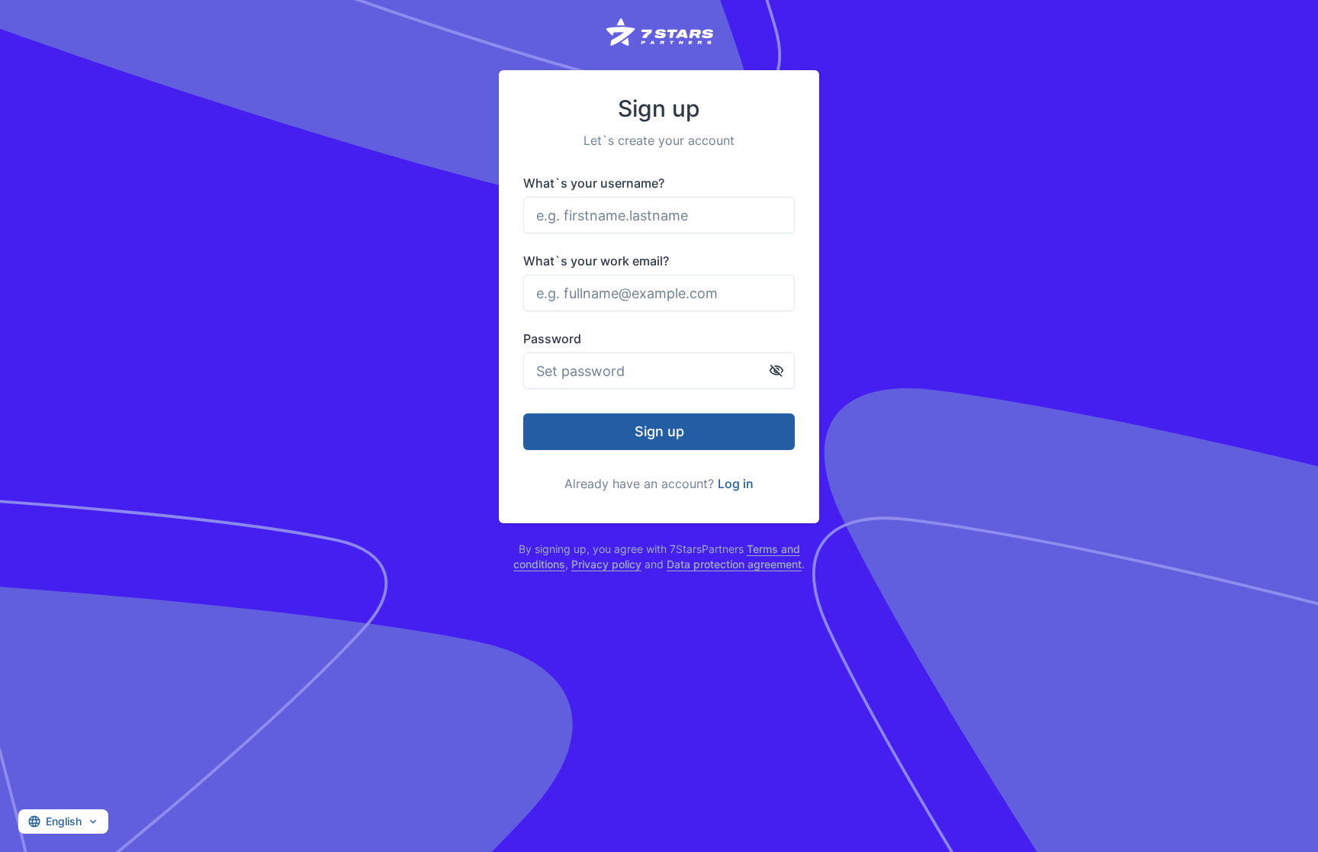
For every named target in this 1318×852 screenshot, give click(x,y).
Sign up (659, 431)
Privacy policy (606, 564)
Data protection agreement (734, 564)
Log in (736, 483)
